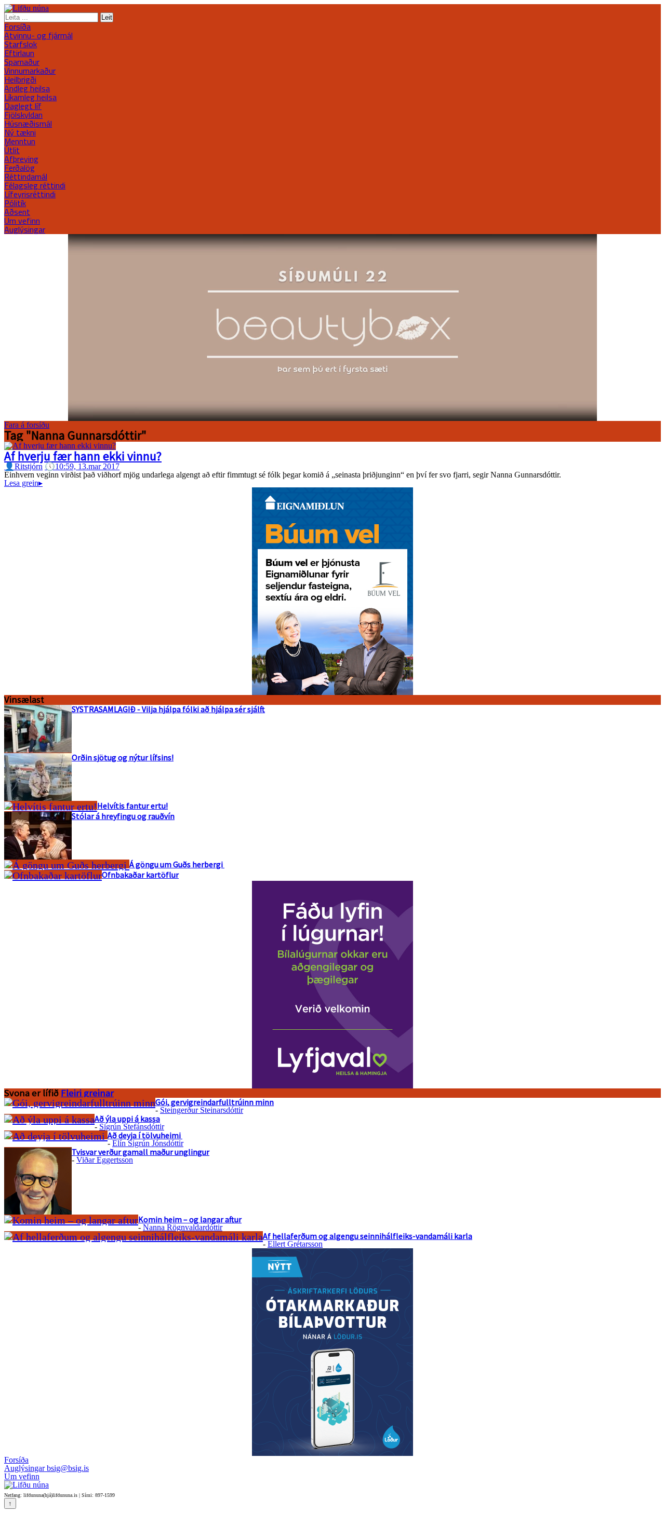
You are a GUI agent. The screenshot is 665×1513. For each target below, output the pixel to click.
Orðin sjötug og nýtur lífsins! (123, 757)
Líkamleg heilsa (30, 97)
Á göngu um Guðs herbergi (176, 864)
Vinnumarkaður (30, 70)
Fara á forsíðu (26, 424)
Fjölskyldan (23, 114)
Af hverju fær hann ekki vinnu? (83, 456)
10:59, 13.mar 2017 (82, 466)
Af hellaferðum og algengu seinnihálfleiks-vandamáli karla (367, 1236)
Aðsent (17, 212)
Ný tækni (20, 132)
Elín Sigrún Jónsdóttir (147, 1143)
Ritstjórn (23, 466)
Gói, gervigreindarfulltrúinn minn (214, 1102)
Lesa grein (23, 483)
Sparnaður (21, 62)
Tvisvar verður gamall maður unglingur (140, 1152)
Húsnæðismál (28, 123)
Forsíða (17, 26)
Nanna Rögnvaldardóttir (182, 1227)
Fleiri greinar (87, 1093)
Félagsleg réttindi (34, 185)
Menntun (19, 141)
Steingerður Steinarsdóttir (201, 1110)
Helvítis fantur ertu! (132, 805)
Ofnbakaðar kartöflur (140, 874)
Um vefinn (22, 220)
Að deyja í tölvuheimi (145, 1135)
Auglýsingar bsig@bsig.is (46, 1468)
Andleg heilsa (27, 88)
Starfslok (20, 44)
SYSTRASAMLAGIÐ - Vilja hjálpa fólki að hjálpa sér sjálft (168, 709)
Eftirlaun (19, 53)
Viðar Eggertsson (104, 1159)
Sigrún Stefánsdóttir (131, 1126)
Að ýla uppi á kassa (127, 1118)
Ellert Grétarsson (295, 1243)
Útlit (12, 150)
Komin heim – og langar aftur (190, 1219)
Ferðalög (19, 167)
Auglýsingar (24, 229)
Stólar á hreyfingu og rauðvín (123, 816)
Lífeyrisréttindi (30, 194)
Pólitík (15, 203)
